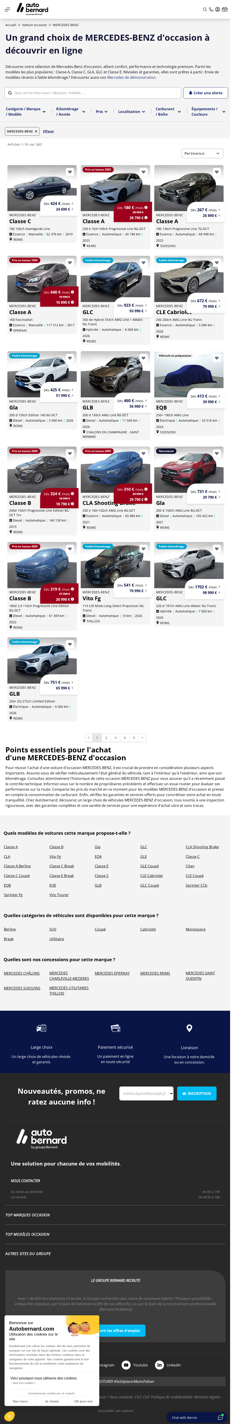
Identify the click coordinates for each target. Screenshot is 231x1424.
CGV (146, 1397)
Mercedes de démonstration (131, 77)
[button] (9, 1416)
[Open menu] (7, 9)
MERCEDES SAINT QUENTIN (200, 976)
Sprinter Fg (13, 894)
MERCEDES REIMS (155, 973)
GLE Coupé (149, 866)
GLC (143, 846)
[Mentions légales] (72, 203)
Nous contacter (121, 1397)
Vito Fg (55, 856)
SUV (52, 929)
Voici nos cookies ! (24, 1383)
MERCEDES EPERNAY (112, 973)
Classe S (102, 875)
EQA (98, 856)
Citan (190, 866)
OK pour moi (83, 1401)
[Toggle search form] (205, 9)
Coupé (100, 929)
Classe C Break (61, 866)
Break (9, 938)
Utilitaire (56, 938)
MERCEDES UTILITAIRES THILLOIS (69, 990)
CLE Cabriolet (151, 875)
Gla (97, 846)
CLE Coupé (195, 875)
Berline (10, 929)
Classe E (102, 866)
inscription (199, 1093)
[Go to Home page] (32, 9)
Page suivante (145, 738)
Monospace (196, 929)
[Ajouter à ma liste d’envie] (70, 172)
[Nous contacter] (224, 9)
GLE (143, 856)
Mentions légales (207, 1397)
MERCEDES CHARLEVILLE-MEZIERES (69, 976)
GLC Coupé (149, 885)
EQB (7, 885)
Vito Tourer (59, 894)
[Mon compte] (217, 9)
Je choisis (52, 1401)
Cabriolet (148, 929)
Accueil (10, 25)
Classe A (11, 846)
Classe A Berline (17, 866)
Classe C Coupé (17, 875)
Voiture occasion (34, 25)
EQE (52, 885)
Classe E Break (61, 875)
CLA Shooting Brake (202, 846)
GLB (98, 885)
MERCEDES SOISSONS (22, 988)
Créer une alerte (208, 92)
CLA (7, 856)
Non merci (20, 1401)
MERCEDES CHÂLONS (22, 973)
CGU (138, 1397)
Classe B (56, 846)
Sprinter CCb (196, 885)
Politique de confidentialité (172, 1397)
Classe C (193, 856)
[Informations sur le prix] (72, 209)
